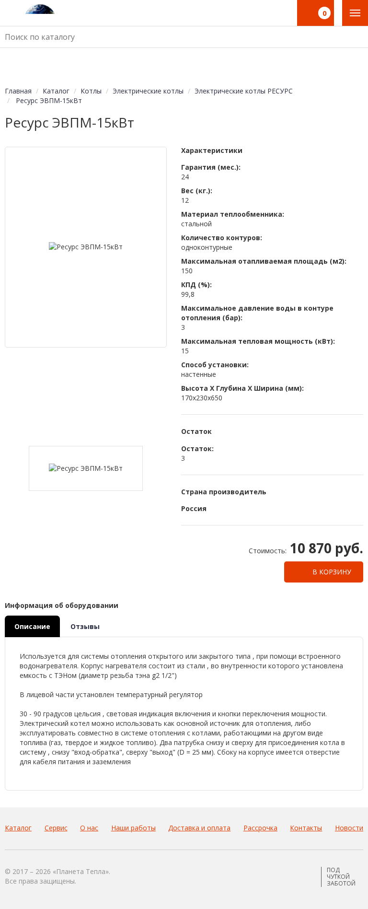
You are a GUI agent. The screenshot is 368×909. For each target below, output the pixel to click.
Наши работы (133, 827)
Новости (349, 827)
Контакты (306, 827)
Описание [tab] (32, 626)
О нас (89, 827)
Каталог (18, 827)
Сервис (56, 827)
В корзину (330, 571)
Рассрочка (260, 827)
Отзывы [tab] (85, 626)
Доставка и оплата (199, 827)
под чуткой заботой (341, 877)
